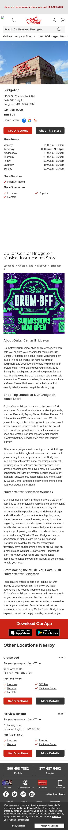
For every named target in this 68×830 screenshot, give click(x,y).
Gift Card (7, 787)
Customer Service (26, 787)
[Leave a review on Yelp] (35, 122)
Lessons (12, 193)
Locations (8, 265)
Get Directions (18, 130)
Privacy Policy (34, 808)
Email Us (9, 114)
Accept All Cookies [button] (49, 826)
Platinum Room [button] (16, 181)
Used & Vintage (48, 36)
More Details (50, 701)
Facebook (6, 794)
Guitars (7, 36)
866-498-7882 (18, 768)
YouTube (23, 794)
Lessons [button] (12, 684)
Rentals (11, 196)
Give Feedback (56, 794)
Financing (42, 787)
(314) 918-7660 (12, 678)
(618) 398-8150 (12, 734)
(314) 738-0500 (13, 110)
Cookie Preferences (19, 820)
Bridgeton (11, 90)
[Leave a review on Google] (30, 122)
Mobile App (60, 787)
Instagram (32, 794)
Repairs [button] (11, 688)
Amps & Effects (25, 36)
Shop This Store (50, 130)
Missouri (42, 265)
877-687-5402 (50, 768)
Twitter (14, 794)
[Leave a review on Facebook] (24, 122)
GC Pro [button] (43, 684)
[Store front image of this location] (34, 62)
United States (25, 265)
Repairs (43, 193)
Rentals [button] (11, 692)
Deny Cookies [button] (18, 826)
